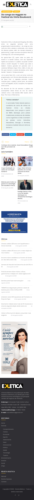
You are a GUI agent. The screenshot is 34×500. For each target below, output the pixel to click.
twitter (13, 134)
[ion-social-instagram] (18, 495)
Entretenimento (7, 11)
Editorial (3, 476)
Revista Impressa (6, 479)
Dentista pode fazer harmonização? (12, 281)
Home (3, 423)
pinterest (29, 134)
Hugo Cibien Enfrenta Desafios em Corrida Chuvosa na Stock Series (24, 170)
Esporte (5, 437)
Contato (3, 482)
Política (5, 447)
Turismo (5, 455)
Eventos (16, 11)
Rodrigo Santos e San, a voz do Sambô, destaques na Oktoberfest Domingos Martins (25, 195)
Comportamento (8, 429)
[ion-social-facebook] (15, 495)
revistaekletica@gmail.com (14, 412)
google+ (21, 134)
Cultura (5, 432)
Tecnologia (6, 453)
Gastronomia (7, 440)
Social (3, 463)
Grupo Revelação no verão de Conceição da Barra (8, 169)
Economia (6, 434)
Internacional (7, 445)
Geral (4, 442)
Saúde (5, 450)
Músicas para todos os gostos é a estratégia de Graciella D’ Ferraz (8, 183)
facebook (6, 134)
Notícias (3, 426)
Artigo (3, 466)
